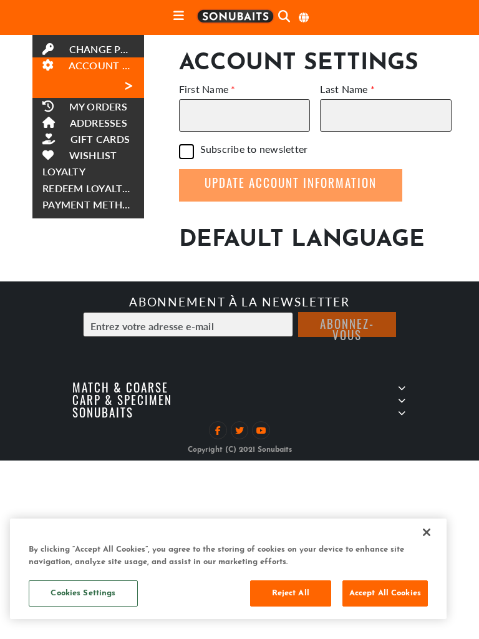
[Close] (426, 532)
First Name (204, 89)
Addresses (97, 122)
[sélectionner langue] (304, 17)
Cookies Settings (83, 593)
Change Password (104, 49)
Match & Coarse (120, 390)
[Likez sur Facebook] (218, 430)
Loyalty (63, 171)
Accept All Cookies (385, 593)
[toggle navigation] (178, 16)
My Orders (96, 106)
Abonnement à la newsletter (239, 301)
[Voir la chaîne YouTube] (261, 430)
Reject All (290, 593)
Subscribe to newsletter (254, 150)
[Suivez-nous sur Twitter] (240, 430)
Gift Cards (98, 139)
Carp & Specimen (122, 402)
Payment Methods (93, 204)
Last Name (343, 89)
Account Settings (104, 77)
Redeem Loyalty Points (93, 188)
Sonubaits (102, 415)
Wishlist (91, 155)
